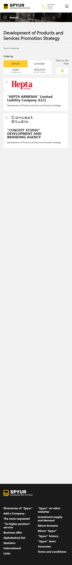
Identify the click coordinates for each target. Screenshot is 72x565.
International (12, 548)
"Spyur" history (48, 536)
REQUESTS (39, 70)
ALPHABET (39, 63)
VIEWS (15, 70)
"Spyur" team (47, 541)
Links (6, 553)
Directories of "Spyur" (18, 508)
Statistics (9, 543)
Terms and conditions (52, 551)
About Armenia (48, 525)
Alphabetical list (14, 537)
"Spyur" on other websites (49, 509)
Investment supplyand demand (50, 518)
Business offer (12, 532)
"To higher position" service (16, 525)
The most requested (16, 518)
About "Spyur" (47, 531)
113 (50, 7)
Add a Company (14, 513)
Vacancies (44, 546)
